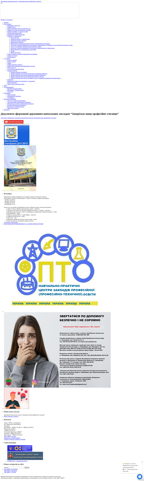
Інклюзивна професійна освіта (16, 34)
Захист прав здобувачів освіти (15, 84)
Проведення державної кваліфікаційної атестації (21, 66)
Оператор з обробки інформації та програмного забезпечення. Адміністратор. (33, 48)
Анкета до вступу (12, 55)
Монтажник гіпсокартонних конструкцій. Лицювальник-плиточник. (30, 43)
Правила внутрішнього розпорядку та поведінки (21, 81)
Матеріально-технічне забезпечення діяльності (20, 103)
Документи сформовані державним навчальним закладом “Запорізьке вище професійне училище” (28, 118)
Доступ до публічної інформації (16, 100)
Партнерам (7, 93)
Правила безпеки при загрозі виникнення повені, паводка (27, 76)
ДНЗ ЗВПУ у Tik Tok (10, 472)
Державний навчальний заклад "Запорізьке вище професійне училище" (21, 1)
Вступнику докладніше (11, 222)
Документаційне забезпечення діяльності (19, 102)
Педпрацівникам (9, 87)
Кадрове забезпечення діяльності (16, 105)
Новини (6, 22)
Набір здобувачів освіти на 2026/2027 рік (18, 28)
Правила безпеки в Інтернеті (19, 72)
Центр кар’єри (15, 37)
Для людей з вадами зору (15, 121)
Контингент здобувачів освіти (15, 106)
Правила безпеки (12, 70)
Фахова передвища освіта (14, 33)
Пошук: (6, 467)
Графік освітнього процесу (14, 64)
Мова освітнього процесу (11, 416)
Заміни (9, 63)
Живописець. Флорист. (17, 42)
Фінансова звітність (13, 108)
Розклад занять (11, 61)
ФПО (5, 85)
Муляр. (13, 51)
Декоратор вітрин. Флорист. (18, 40)
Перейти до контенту (7, 19)
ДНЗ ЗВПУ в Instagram (10, 470)
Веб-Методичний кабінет (14, 88)
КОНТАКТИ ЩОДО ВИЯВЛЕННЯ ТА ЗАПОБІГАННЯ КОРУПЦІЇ (23, 224)
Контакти (6, 109)
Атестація (10, 91)
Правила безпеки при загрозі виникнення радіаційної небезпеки (29, 73)
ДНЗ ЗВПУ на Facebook (11, 469)
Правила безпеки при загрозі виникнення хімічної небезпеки (28, 75)
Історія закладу (11, 57)
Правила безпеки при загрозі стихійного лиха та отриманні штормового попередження (35, 78)
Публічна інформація (10, 99)
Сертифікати (11, 97)
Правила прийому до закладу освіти (17, 31)
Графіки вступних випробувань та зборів (19, 30)
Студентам (7, 58)
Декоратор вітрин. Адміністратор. (20, 39)
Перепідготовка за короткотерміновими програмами (22, 54)
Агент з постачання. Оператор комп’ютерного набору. (26, 46)
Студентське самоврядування (15, 69)
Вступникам (7, 24)
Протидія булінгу (12, 82)
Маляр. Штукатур (16, 52)
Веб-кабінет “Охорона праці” (15, 90)
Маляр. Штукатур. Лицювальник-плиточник (23, 49)
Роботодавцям (11, 94)
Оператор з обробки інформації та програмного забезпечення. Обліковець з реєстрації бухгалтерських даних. (42, 45)
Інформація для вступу (13, 25)
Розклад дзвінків (12, 60)
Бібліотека (10, 79)
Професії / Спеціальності (14, 36)
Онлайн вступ (11, 27)
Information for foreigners (14, 96)
